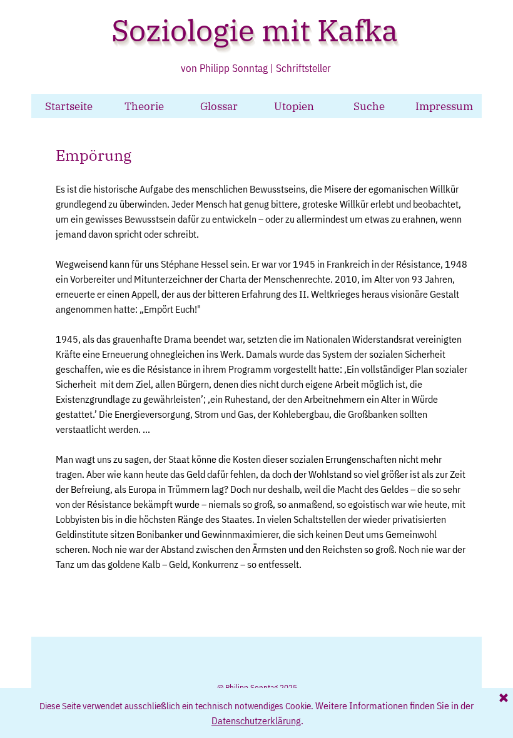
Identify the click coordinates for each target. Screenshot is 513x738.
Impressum (444, 106)
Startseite (69, 106)
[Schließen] (503, 698)
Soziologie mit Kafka (254, 30)
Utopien (294, 106)
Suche (369, 106)
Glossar (219, 106)
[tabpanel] (263, 380)
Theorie (144, 106)
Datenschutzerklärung (256, 720)
